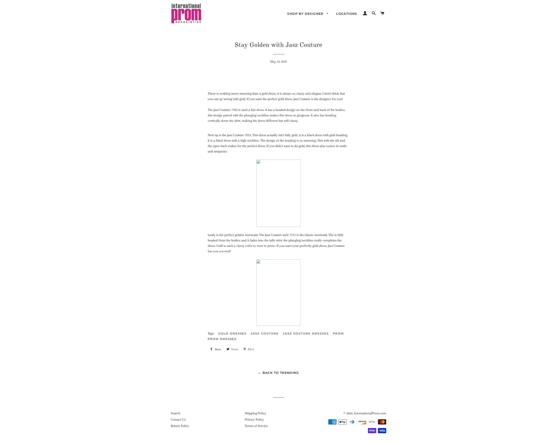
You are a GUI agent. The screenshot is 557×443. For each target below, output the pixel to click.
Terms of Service (256, 426)
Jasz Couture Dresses (306, 333)
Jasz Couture (264, 333)
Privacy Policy (254, 419)
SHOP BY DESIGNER (306, 14)
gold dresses (232, 333)
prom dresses (222, 339)
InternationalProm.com (370, 413)
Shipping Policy (255, 413)
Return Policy (180, 426)
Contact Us (178, 419)
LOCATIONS (346, 14)
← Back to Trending (278, 373)
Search (175, 413)
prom (338, 333)
